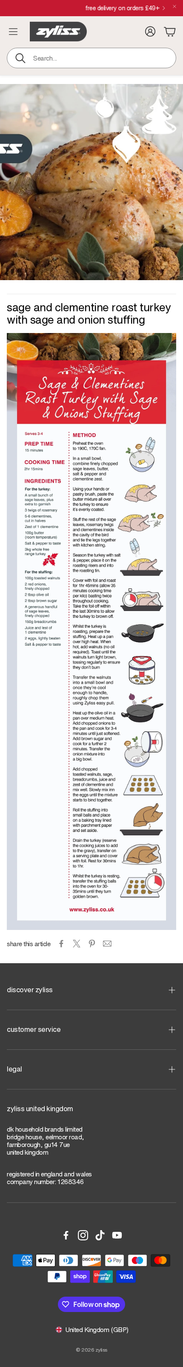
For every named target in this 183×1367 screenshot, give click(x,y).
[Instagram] (83, 1235)
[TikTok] (100, 1235)
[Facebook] (66, 1235)
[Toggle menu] (13, 31)
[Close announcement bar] (174, 6)
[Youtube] (117, 1235)
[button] (91, 58)
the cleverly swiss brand (88, 8)
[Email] (107, 943)
